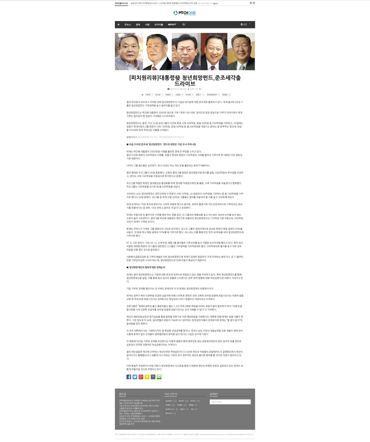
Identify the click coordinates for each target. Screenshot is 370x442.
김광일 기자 (194, 89)
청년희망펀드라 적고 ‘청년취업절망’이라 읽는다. (161, 137)
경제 (138, 24)
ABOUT (172, 24)
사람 (147, 24)
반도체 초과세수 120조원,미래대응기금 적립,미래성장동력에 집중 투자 (159, 3)
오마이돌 (158, 24)
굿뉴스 (127, 24)
